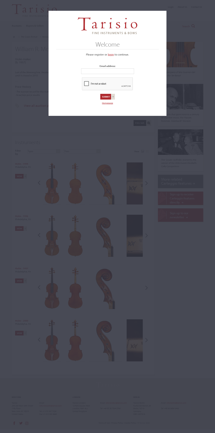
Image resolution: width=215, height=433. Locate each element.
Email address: (108, 66)
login (111, 54)
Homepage (107, 103)
